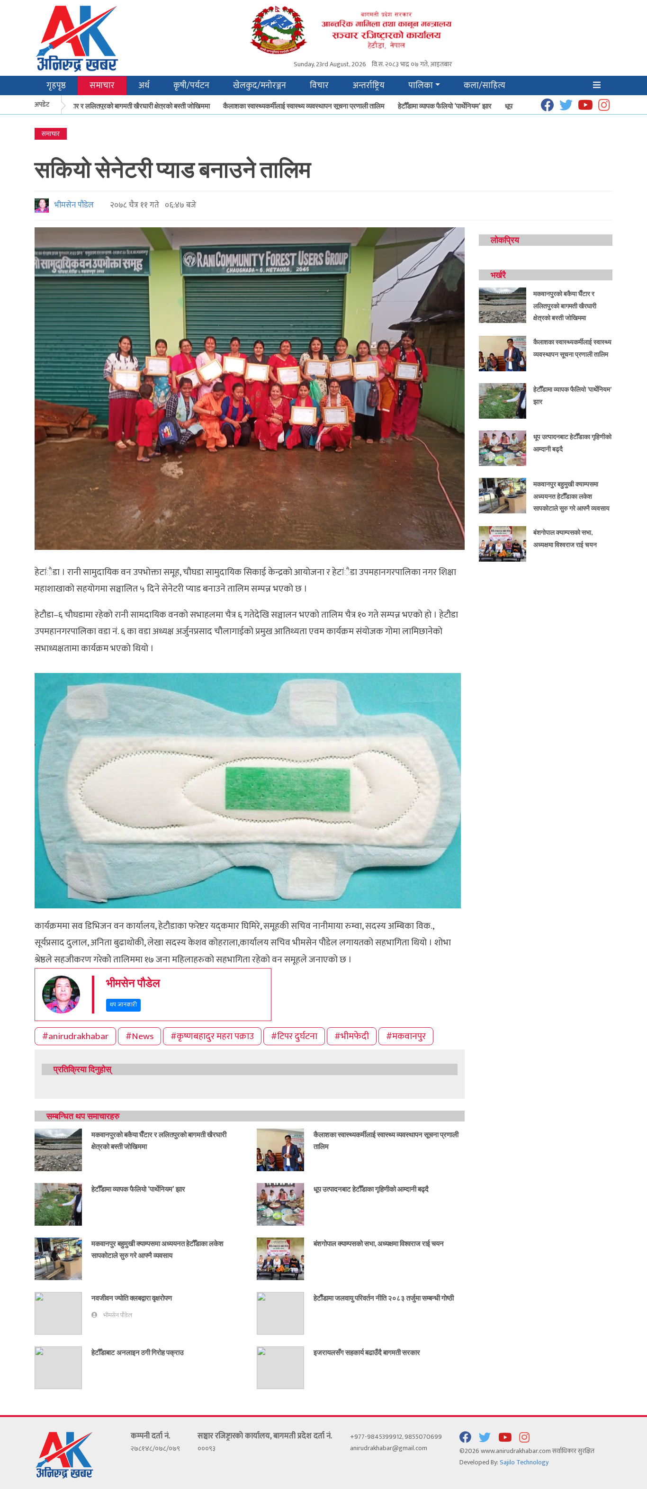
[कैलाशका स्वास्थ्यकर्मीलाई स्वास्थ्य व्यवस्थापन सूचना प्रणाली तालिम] (280, 1149)
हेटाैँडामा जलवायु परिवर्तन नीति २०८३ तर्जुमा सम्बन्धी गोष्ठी (384, 1297)
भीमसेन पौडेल (72, 205)
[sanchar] (372, 29)
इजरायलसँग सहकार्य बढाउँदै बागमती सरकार (367, 1352)
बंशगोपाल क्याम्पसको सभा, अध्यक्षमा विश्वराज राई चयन (379, 1243)
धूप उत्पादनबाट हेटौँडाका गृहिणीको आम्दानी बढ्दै (371, 1188)
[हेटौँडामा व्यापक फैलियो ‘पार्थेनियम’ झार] (58, 1203)
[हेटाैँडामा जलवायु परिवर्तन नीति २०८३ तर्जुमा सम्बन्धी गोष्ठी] (280, 1312)
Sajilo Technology (524, 1462)
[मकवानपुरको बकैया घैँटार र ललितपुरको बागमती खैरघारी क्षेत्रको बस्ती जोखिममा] (58, 1149)
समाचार (102, 85)
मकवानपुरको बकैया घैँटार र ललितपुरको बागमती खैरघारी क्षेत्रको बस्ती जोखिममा (564, 305)
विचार (319, 85)
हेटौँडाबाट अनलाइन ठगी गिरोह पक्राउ (137, 1352)
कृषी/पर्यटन (191, 85)
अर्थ (144, 85)
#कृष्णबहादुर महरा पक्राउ (212, 1036)
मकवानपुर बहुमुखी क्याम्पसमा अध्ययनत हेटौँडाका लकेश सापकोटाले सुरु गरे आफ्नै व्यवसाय (571, 496)
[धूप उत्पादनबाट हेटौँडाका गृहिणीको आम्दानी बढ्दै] (280, 1203)
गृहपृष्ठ (56, 85)
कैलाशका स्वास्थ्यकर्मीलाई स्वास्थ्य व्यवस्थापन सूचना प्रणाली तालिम (285, 105)
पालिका (420, 85)
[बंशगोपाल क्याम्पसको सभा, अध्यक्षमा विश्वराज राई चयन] (280, 1258)
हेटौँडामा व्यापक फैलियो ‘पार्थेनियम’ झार (426, 105)
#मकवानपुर (406, 1036)
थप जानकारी (123, 1005)
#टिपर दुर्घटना (294, 1036)
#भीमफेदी (351, 1036)
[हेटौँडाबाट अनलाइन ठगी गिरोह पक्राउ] (58, 1367)
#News (139, 1036)
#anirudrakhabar (75, 1036)
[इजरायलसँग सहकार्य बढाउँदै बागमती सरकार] (280, 1367)
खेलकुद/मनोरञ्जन (259, 85)
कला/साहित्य (484, 85)
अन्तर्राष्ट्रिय (368, 85)
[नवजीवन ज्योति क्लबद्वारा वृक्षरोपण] (58, 1312)
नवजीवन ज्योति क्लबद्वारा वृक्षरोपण (131, 1297)
